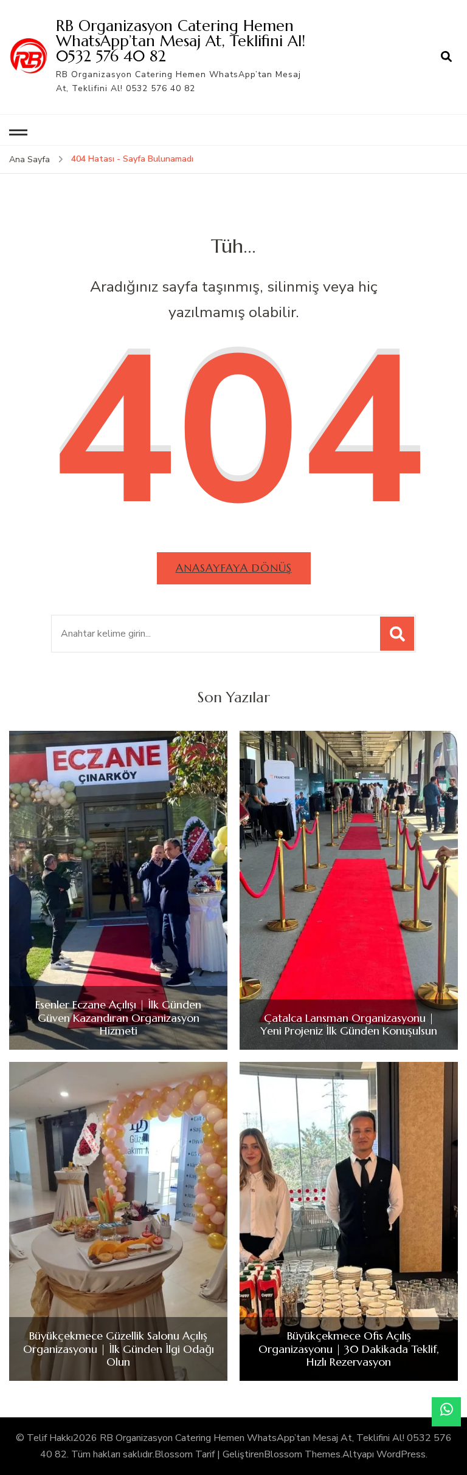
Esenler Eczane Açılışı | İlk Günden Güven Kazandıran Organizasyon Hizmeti (118, 1018)
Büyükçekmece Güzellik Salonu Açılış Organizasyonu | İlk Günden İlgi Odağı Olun (118, 1349)
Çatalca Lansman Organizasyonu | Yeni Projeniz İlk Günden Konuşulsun (348, 1024)
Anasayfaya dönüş (234, 568)
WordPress (401, 1454)
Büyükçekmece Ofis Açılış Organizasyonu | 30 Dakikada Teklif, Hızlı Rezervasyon (348, 1349)
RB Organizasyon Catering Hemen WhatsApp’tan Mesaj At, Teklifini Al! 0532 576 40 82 (180, 41)
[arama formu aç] (446, 57)
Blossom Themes (302, 1454)
